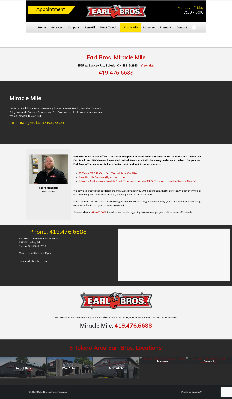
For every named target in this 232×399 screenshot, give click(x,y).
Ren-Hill (90, 27)
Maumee (149, 27)
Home (42, 27)
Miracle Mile (130, 27)
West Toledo (108, 27)
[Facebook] (194, 27)
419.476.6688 (133, 325)
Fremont (165, 27)
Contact (181, 27)
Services (57, 27)
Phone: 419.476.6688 (58, 231)
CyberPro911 (198, 392)
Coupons (74, 27)
